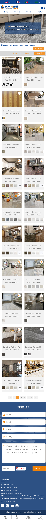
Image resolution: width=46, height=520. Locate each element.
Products (17, 12)
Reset (27, 53)
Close (15, 53)
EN (10, 2)
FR (20, 2)
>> (36, 398)
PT (30, 2)
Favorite (29, 12)
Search (39, 53)
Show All (38, 48)
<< (10, 398)
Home (6, 12)
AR (40, 2)
